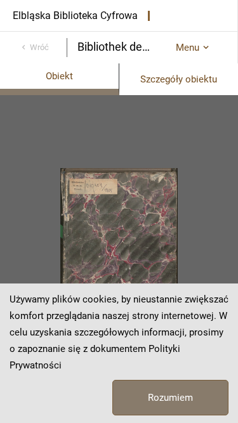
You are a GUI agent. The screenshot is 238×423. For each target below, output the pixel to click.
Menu (187, 47)
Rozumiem (170, 397)
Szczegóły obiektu (178, 79)
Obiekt (59, 76)
